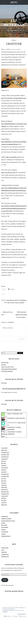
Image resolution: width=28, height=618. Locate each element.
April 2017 (3, 465)
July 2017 (3, 461)
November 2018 (5, 452)
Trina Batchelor (11, 431)
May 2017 (3, 463)
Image (14, 40)
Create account (4, 547)
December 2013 (5, 491)
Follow (4, 580)
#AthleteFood (4, 516)
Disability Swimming (6, 518)
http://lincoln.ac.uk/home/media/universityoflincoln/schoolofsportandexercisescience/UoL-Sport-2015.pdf (14, 208)
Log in (2, 550)
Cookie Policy (5, 611)
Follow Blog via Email (14, 564)
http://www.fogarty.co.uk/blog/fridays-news (13, 98)
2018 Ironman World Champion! (9, 369)
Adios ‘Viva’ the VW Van (7, 366)
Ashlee (9, 413)
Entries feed (4, 552)
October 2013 (4, 496)
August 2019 (4, 448)
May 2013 (3, 500)
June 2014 (3, 480)
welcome (3, 534)
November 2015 (5, 476)
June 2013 (3, 498)
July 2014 (3, 478)
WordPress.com (5, 556)
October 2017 (4, 459)
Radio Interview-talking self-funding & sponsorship (21, 314)
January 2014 (4, 489)
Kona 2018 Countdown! (7, 371)
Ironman (3, 523)
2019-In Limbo (4, 362)
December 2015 (5, 474)
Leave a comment (19, 302)
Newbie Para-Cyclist (17, 413)
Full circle (3, 364)
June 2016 (3, 469)
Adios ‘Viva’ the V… (21, 418)
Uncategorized (4, 531)
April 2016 (3, 472)
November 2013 (5, 493)
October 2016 (4, 467)
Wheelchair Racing (5, 536)
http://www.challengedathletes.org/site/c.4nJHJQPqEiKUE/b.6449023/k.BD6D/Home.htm (13, 190)
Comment (21, 338)
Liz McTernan (22, 300)
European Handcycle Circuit (8, 520)
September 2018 (5, 454)
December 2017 (5, 456)
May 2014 (3, 483)
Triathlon (3, 529)
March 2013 (4, 504)
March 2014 (4, 487)
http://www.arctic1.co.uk (8, 172)
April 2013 (3, 502)
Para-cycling (10, 302)
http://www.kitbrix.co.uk (13, 157)
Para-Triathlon (4, 527)
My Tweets (4, 383)
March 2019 (4, 450)
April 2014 (3, 485)
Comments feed (5, 554)
